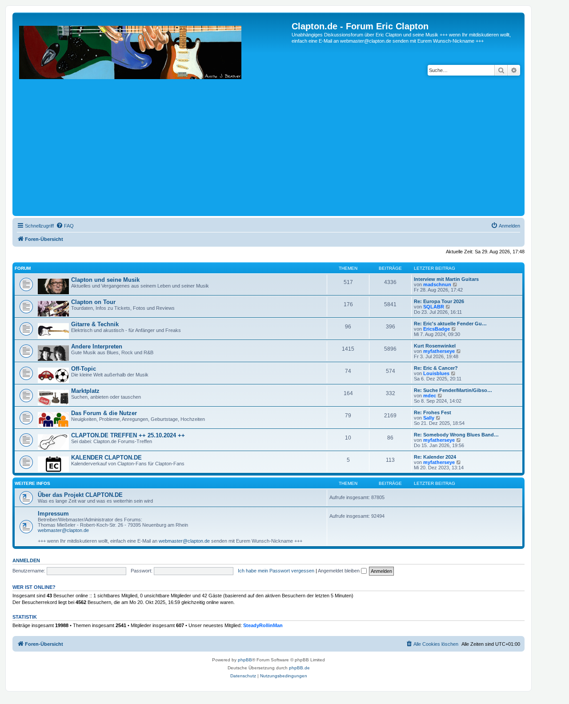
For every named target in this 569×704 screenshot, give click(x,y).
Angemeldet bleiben (339, 570)
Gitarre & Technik (95, 324)
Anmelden (26, 560)
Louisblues (436, 373)
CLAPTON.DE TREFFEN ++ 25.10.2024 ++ (128, 435)
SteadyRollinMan (263, 625)
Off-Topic (83, 368)
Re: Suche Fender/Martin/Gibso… (453, 390)
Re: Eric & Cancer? (436, 368)
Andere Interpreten (96, 346)
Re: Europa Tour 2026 (439, 301)
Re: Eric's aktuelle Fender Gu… (450, 323)
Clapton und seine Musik (105, 279)
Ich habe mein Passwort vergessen (276, 570)
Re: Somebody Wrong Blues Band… (456, 434)
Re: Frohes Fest (432, 412)
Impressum (53, 513)
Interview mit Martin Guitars (446, 279)
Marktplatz (85, 391)
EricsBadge (436, 329)
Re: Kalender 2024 (435, 457)
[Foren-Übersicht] (153, 117)
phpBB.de (299, 667)
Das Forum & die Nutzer (104, 413)
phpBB (245, 659)
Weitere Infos (32, 483)
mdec (429, 395)
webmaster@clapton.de (63, 530)
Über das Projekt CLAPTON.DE (80, 495)
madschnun (437, 284)
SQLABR (433, 306)
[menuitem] (65, 225)
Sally (428, 417)
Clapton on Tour (93, 302)
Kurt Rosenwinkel (435, 345)
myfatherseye (439, 351)
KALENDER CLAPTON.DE (106, 457)
